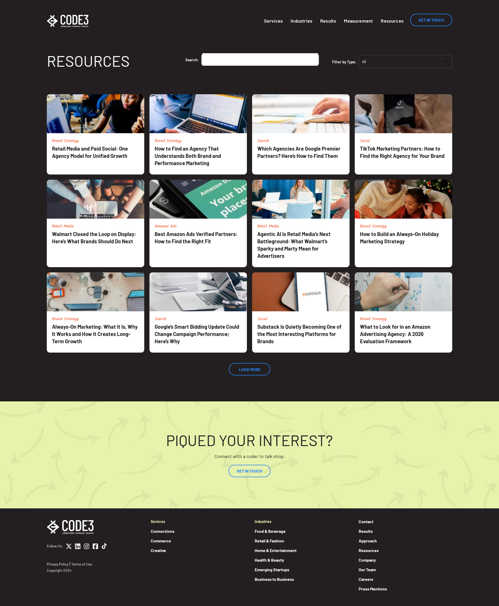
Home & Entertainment (276, 550)
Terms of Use (81, 564)
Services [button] (273, 21)
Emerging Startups (272, 569)
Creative (158, 550)
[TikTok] (104, 547)
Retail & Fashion (269, 540)
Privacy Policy (57, 564)
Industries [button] (301, 21)
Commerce (161, 540)
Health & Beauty (269, 559)
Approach (368, 540)
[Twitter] (69, 547)
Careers (366, 579)
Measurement (358, 21)
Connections (162, 531)
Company (367, 559)
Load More (249, 369)
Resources (392, 21)
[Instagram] (86, 547)
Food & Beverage (270, 531)
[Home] (67, 21)
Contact (366, 521)
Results (328, 21)
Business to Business (274, 579)
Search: (192, 59)
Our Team (367, 569)
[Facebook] (95, 547)
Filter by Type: (344, 61)
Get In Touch (431, 19)
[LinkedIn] (78, 547)
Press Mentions (373, 588)
